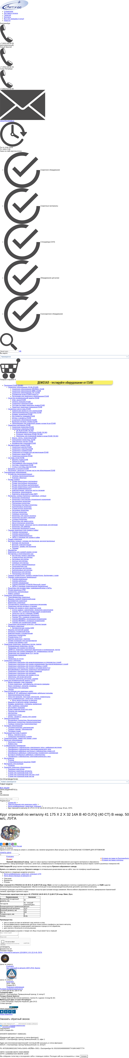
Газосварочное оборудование (15, 472)
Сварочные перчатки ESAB (22, 403)
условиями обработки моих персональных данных (13, 1026)
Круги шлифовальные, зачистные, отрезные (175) (22, 874)
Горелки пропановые (20, 532)
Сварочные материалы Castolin (20, 736)
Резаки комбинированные (22, 488)
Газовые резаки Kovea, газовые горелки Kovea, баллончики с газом (33, 575)
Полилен (11, 765)
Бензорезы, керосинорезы (22, 492)
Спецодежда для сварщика (18, 688)
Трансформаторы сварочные (19, 597)
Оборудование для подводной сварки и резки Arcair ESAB (34, 423)
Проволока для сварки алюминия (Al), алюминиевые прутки (30, 651)
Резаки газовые (14, 479)
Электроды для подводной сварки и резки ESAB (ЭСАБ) (37, 436)
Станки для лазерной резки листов (21, 776)
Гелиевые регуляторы (20, 563)
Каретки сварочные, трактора (19, 639)
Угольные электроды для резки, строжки (23, 678)
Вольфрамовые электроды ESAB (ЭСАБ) (31, 432)
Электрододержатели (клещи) (19, 695)
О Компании (8, 11)
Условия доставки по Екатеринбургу (115, 858)
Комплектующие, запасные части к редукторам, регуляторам (35, 525)
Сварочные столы (15, 715)
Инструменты (9, 758)
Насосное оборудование (13, 740)
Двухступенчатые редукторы (23, 523)
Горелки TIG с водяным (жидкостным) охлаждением (31, 612)
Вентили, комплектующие (21, 545)
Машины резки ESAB (20, 459)
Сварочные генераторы (17, 635)
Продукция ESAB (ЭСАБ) (13, 385)
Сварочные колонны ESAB (22, 456)
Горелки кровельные (19, 579)
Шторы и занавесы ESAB (21, 418)
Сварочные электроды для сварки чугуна (23, 675)
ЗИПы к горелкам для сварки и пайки (26, 537)
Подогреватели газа (19, 566)
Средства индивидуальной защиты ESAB (23, 398)
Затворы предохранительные (23, 476)
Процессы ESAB (18, 461)
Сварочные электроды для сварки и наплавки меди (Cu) (29, 668)
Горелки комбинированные (22, 535)
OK (20, 351)
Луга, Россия (17, 846)
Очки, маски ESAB (19, 400)
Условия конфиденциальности (11, 989)
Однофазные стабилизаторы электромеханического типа (29, 749)
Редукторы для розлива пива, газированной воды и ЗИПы (30, 588)
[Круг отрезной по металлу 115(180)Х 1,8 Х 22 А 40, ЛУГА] (5, 958)
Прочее (11, 689)
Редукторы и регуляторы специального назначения (31, 499)
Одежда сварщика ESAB (21, 402)
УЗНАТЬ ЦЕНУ (5, 852)
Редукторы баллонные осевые (23, 528)
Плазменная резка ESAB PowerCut (25, 394)
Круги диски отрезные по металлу (24, 700)
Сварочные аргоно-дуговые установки (22, 606)
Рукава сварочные (15, 539)
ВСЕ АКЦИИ (4, 788)
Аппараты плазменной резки (19, 631)
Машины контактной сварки (18, 630)
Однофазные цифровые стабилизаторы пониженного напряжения (33, 753)
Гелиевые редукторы (20, 514)
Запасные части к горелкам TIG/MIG (25, 613)
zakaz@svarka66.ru (7, 121)
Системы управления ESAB (22, 465)
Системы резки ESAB (16, 458)
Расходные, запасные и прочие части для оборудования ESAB (31, 470)
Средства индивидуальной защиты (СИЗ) (19, 680)
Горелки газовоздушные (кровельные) (22, 577)
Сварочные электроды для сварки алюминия (25, 671)
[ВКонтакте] (1, 844)
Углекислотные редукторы (22, 508)
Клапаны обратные (19, 478)
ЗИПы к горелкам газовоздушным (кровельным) (30, 586)
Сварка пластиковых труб (17, 642)
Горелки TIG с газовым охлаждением (26, 617)
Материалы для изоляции (13, 764)
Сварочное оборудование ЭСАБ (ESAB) (23, 387)
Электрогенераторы (11, 718)
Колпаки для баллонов (20, 543)
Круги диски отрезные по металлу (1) (17, 876)
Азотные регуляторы (20, 561)
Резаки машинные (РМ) (17, 590)
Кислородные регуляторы (21, 568)
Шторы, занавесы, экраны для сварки (22, 717)
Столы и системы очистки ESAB (24, 467)
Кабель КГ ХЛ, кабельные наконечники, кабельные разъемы (30, 693)
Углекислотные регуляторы (22, 557)
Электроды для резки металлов (20, 677)
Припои (11, 657)
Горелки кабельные (19, 581)
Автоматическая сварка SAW (23, 628)
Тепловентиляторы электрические (21, 727)
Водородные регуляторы (21, 572)
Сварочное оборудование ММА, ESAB (26, 391)
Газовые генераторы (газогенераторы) (22, 724)
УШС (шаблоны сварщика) (18, 706)
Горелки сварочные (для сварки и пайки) (23, 530)
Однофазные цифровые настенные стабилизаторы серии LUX (31, 751)
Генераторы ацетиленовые (18, 592)
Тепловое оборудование (13, 726)
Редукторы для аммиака (21, 526)
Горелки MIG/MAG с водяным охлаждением (28, 621)
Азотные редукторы (19, 512)
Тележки (15, 548)
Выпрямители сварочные (17, 601)
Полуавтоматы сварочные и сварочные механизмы (27, 604)
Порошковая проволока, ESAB (23, 440)
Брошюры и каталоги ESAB (18, 469)
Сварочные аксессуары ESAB (19, 409)
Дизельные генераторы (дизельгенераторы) (24, 722)
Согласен (84, 1056)
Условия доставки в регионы (112, 860)
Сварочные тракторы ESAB (22, 449)
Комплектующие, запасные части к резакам (28, 490)
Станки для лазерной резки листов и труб (23, 774)
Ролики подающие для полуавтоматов (22, 640)
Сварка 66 (12, 802)
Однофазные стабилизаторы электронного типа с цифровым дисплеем (35, 747)
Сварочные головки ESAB (22, 450)
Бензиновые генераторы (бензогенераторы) (24, 720)
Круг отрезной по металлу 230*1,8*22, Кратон (23, 968)
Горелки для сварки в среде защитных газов (24, 608)
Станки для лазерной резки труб (20, 773)
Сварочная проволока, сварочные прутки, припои (22, 644)
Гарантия (7, 15)
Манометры (12, 550)
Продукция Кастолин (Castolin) (15, 733)
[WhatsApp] (15, 844)
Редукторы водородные (21, 497)
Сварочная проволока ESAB (23, 427)
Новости (7, 20)
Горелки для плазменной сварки (24, 622)
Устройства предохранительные (20, 474)
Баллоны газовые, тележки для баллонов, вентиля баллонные (31, 541)
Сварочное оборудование (13, 595)
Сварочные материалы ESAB (19, 425)
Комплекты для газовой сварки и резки (22, 552)
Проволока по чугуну (16, 659)
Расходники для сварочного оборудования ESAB (30, 396)
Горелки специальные (20, 583)
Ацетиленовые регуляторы (22, 570)
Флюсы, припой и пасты (17, 735)
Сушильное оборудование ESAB (24, 420)
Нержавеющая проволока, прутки (20, 646)
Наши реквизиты (6, 1014)
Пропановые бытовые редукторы (24, 505)
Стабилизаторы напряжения (14, 745)
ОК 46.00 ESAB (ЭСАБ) (25, 431)
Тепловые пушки (14, 731)
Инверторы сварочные (16, 602)
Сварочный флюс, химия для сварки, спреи (20, 738)
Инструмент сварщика (16, 707)
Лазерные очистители (16, 769)
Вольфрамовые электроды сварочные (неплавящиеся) (29, 669)
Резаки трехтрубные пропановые (24, 483)
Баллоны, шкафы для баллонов (24, 546)
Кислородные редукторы (21, 501)
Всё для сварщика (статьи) (14, 19)
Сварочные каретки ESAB (22, 447)
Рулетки (11, 760)
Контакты (7, 17)
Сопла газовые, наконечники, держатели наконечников (32, 610)
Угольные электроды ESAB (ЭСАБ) (29, 434)
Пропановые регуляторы (21, 574)
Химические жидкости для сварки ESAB (27, 411)
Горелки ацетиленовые (20, 534)
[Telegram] (9, 844)
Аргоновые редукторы (20, 510)
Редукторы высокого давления (23, 517)
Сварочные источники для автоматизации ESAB (30, 452)
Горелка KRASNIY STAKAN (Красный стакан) (29, 584)
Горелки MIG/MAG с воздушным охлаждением (29, 619)
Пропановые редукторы (21, 503)
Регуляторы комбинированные (23, 564)
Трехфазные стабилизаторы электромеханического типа (29, 756)
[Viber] (12, 844)
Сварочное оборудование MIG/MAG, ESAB (28, 389)
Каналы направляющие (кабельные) (25, 615)
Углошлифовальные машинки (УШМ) (22, 762)
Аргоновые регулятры (20, 559)
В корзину (10, 856)
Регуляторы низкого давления (23, 555)
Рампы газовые (14, 593)
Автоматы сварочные (16, 626)
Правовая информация (15, 987)
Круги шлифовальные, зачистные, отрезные (24, 698)
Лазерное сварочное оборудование (17, 767)
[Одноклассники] (4, 844)
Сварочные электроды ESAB (23, 429)
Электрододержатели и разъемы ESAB (26, 412)
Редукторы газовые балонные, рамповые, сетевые (27, 496)
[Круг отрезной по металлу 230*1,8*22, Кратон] (11, 974)
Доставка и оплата (11, 13)
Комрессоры (12, 744)
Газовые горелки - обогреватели (20, 729)
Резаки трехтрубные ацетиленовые (25, 485)
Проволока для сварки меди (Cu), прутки (23, 653)
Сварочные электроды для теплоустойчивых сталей (27, 666)
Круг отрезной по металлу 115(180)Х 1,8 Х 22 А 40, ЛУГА (21, 952)
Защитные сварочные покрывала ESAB (27, 407)
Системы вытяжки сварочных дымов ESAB (28, 405)
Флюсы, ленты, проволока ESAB (24, 438)
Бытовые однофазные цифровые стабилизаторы (26, 755)
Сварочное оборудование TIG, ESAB (26, 392)
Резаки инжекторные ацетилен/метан (26, 487)
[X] (7, 844)
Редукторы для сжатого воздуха (24, 516)
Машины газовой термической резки (21, 599)
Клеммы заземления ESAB (22, 414)
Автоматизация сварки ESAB (19, 445)
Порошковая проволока (17, 655)
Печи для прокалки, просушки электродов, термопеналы (29, 697)
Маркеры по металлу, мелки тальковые (22, 702)
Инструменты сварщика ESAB (23, 416)
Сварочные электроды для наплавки (22, 673)
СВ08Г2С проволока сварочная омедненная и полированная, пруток (34, 650)
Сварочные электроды (12, 660)
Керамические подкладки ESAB (24, 443)
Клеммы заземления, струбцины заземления (25, 704)
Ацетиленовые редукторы (22, 507)
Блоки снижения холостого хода (20, 709)
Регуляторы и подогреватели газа (20, 554)
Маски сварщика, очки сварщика (20, 682)
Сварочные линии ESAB (21, 454)
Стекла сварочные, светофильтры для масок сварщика (28, 684)
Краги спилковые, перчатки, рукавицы (22, 686)
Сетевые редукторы (19, 519)
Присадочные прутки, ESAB (22, 441)
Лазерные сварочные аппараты (20, 771)
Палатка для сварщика (16, 711)
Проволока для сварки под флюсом (21, 648)
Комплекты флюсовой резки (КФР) (25, 494)
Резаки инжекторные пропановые (24, 481)
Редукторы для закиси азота (22, 521)
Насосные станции (15, 742)
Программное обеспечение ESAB (24, 463)
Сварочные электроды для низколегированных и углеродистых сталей (34, 662)
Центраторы (12, 713)
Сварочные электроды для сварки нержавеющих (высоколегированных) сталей (38, 664)
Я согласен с (13, 1026)
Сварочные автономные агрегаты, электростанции (27, 624)
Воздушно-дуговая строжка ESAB (24, 421)
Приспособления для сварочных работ (18, 691)
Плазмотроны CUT (15, 637)
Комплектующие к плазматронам (20, 633)
